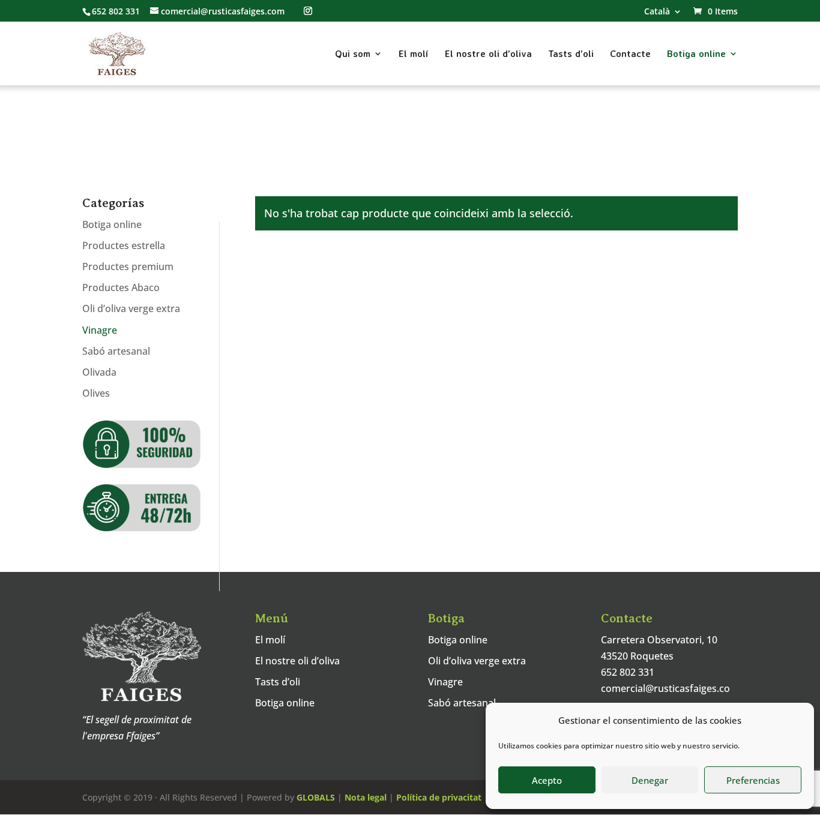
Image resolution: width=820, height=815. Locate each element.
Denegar (650, 780)
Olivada (99, 372)
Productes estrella (123, 245)
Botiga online (696, 54)
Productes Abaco (121, 287)
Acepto (547, 780)
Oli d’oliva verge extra (131, 308)
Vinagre (99, 330)
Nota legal (366, 797)
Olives (96, 393)
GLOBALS (316, 797)
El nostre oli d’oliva (488, 54)
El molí (414, 54)
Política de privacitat (438, 797)
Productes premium (127, 266)
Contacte (630, 54)
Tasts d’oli (571, 54)
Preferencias (753, 780)
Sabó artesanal (116, 351)
